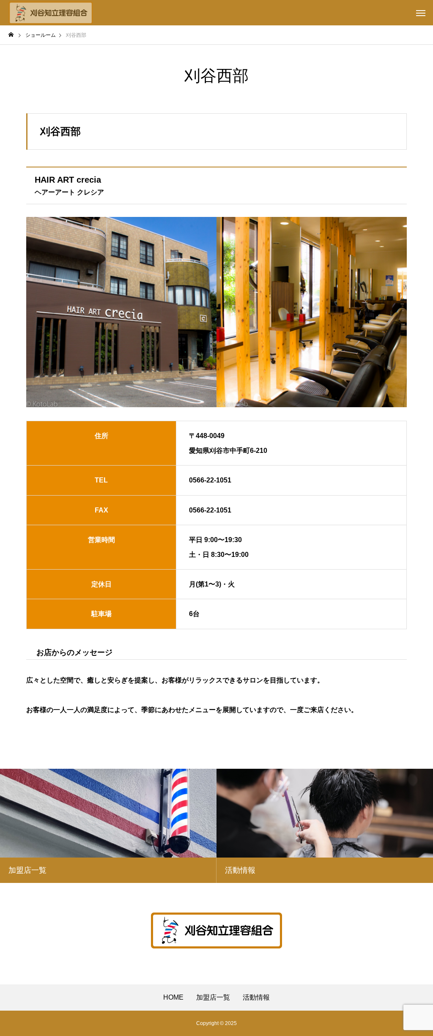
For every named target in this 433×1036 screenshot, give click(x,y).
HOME (173, 997)
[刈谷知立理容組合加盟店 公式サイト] (50, 12)
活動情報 (256, 997)
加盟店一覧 (213, 997)
